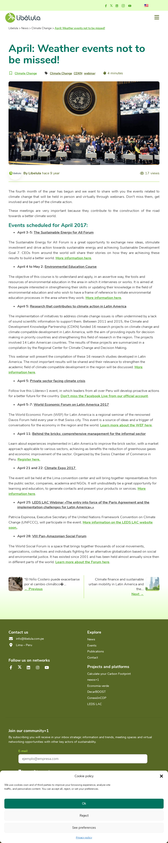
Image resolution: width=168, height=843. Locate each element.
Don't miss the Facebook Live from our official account (104, 396)
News (91, 639)
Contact (92, 657)
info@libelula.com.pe (30, 639)
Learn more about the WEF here (126, 425)
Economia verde (98, 686)
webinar (89, 73)
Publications (95, 651)
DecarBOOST (96, 692)
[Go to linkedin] (117, 6)
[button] (161, 776)
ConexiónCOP (96, 698)
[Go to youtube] (129, 6)
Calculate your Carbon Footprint (109, 674)
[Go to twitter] (20, 667)
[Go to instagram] (123, 6)
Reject (84, 815)
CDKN (78, 73)
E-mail (23, 751)
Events (91, 645)
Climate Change (26, 73)
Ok (84, 803)
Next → (137, 594)
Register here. (29, 459)
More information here (73, 258)
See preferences (84, 827)
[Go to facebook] (106, 6)
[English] (146, 5)
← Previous (33, 589)
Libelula (34, 173)
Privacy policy (84, 837)
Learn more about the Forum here (82, 562)
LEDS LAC (94, 704)
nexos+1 (93, 680)
